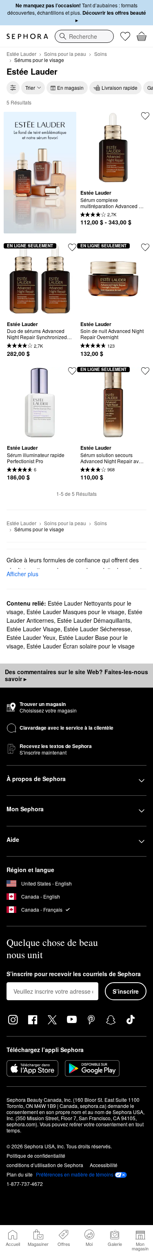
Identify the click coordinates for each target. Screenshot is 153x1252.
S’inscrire (126, 991)
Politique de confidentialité (36, 1155)
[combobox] (84, 36)
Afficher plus (22, 574)
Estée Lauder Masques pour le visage (75, 612)
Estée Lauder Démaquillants (93, 620)
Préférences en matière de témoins (74, 1174)
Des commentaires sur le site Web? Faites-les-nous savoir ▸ (76, 675)
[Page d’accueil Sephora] (27, 36)
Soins (100, 53)
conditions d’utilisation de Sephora (45, 1164)
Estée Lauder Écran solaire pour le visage (81, 646)
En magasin (70, 87)
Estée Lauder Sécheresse (97, 629)
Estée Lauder (21, 53)
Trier (30, 87)
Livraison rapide (119, 87)
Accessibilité (104, 1164)
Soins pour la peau (65, 53)
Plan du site (20, 1174)
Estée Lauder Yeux (31, 637)
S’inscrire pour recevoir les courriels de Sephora (74, 974)
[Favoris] (125, 36)
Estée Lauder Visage (33, 629)
